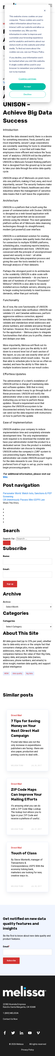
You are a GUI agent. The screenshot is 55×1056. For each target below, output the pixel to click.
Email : (6, 569)
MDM (6, 673)
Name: (6, 556)
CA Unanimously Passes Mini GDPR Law (24, 499)
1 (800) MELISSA (10, 1013)
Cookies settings (27, 79)
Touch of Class (24, 853)
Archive (7, 602)
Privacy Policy (27, 1050)
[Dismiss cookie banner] (45, 11)
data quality (17, 673)
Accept (27, 86)
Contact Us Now (10, 1019)
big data (29, 673)
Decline (27, 94)
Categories (9, 621)
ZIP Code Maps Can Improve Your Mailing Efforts (26, 794)
